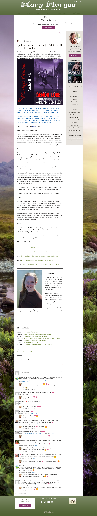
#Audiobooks (45, 351)
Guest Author (26, 33)
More (44, 33)
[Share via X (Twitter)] (21, 359)
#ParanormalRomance (35, 351)
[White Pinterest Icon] (76, 1)
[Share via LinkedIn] (24, 359)
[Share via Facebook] (17, 359)
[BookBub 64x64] (80, 1)
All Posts (18, 33)
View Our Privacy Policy (48, 511)
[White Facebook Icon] (74, 1)
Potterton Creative (50, 512)
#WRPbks (19, 351)
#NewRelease (26, 351)
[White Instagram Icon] (78, 1)
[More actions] (62, 41)
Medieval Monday (36, 33)
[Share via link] (28, 359)
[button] (50, 33)
